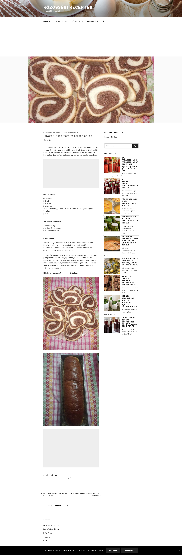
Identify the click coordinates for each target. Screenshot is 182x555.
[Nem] (179, 550)
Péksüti (72, 478)
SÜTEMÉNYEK (77, 21)
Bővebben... (129, 550)
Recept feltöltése (110, 137)
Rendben (113, 550)
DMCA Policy (47, 533)
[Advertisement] (91, 40)
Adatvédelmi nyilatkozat (51, 525)
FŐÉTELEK (106, 21)
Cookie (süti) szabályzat (51, 529)
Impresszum (47, 537)
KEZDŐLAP (47, 21)
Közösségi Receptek (68, 7)
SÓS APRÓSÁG (92, 21)
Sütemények (52, 475)
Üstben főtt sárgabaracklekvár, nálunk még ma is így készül (130, 241)
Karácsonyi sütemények (57, 478)
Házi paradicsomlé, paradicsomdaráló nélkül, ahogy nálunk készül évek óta (130, 164)
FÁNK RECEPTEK (62, 21)
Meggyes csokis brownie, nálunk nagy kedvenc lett (129, 280)
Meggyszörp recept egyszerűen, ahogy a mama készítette (129, 322)
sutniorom (73, 133)
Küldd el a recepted (49, 541)
